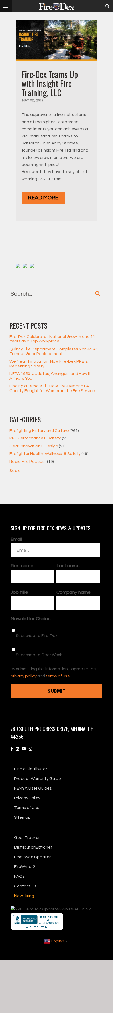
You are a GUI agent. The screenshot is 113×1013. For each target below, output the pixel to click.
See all (15, 471)
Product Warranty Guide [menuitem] (37, 778)
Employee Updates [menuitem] (33, 857)
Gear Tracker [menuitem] (27, 837)
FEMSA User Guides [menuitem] (33, 788)
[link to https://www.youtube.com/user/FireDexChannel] (24, 749)
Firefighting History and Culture (44, 430)
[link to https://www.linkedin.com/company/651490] (17, 749)
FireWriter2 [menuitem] (24, 867)
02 (32, 100)
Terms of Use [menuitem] (26, 808)
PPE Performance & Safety (39, 438)
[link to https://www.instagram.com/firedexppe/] (30, 749)
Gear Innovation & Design (37, 446)
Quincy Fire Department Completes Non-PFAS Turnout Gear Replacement (54, 351)
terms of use (58, 676)
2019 (39, 100)
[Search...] (98, 293)
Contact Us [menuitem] (25, 886)
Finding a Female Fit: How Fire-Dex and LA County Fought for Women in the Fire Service (52, 388)
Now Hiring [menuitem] (24, 896)
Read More (43, 197)
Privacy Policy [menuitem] (27, 798)
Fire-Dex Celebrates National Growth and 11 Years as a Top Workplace (52, 339)
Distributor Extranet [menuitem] (33, 847)
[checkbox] (55, 642)
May (26, 100)
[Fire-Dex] (56, 6)
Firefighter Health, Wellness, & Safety (48, 454)
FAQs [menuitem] (19, 876)
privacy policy (24, 676)
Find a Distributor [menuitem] (30, 769)
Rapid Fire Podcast (31, 461)
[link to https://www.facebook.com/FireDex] (12, 749)
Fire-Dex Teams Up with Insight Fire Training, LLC (50, 83)
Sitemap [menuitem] (22, 817)
